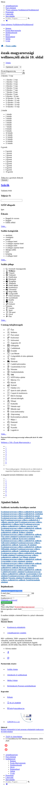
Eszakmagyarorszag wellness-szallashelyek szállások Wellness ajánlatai (18, 531)
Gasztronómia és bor (18, 367)
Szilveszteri (14, 340)
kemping (9, 254)
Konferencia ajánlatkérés (16, 627)
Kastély (11, 300)
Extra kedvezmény (17, 412)
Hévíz (8, 35)
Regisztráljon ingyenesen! (25, 607)
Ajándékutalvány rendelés (16, 633)
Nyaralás (13, 427)
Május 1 (13, 420)
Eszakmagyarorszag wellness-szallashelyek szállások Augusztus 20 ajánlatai (20, 544)
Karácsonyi (14, 338)
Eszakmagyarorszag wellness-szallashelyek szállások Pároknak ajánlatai (19, 567)
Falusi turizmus (14, 296)
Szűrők (5, 185)
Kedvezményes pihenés (19, 417)
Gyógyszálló (13, 294)
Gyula (8, 41)
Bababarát (12, 279)
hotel (7, 252)
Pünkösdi (13, 422)
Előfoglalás (14, 346)
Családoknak (15, 348)
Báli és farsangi (16, 396)
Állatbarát (12, 283)
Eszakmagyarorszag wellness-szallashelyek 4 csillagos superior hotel (20, 525)
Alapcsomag (15, 414)
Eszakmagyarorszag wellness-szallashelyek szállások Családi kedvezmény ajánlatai (21, 571)
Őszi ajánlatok (11, 8)
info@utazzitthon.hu (16, 708)
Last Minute (14, 353)
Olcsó (10, 314)
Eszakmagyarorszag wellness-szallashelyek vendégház (22, 514)
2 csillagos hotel (11, 256)
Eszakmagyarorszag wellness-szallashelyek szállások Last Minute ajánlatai (20, 556)
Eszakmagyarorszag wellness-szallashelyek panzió (20, 516)
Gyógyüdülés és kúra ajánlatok (21, 356)
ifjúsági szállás (11, 250)
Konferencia (13, 287)
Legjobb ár (14, 430)
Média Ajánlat (12, 680)
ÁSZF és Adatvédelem (14, 737)
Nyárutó (13, 385)
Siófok (8, 39)
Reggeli (8, 220)
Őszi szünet (14, 335)
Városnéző (12, 289)
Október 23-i (15, 388)
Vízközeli (12, 275)
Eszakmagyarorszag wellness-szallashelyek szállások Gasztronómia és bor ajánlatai (21, 574)
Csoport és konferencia (18, 393)
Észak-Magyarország (13, 30)
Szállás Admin (12, 669)
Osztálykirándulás (17, 372)
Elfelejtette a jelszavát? (9, 600)
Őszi (12, 330)
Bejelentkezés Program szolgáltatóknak (21, 686)
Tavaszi (13, 425)
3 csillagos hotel (11, 241)
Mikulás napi (15, 409)
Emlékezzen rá (6, 598)
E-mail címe (5, 593)
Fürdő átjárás (13, 285)
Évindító (13, 351)
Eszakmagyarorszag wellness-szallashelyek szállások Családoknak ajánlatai (20, 550)
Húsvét (13, 383)
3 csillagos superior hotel (15, 244)
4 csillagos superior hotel (15, 248)
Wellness (13, 332)
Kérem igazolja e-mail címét (11, 609)
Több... (3, 226)
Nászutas (9, 306)
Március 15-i (15, 380)
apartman (9, 235)
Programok (10, 12)
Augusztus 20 (15, 343)
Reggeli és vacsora (12, 218)
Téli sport (11, 312)
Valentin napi (15, 406)
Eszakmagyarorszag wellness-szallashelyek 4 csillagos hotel (21, 523)
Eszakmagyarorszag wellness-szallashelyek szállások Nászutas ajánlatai (21, 577)
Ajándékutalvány (12, 6)
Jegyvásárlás (10, 16)
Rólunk (10, 697)
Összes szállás (11, 46)
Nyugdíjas (12, 281)
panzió (8, 239)
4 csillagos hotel (11, 246)
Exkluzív (11, 304)
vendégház (9, 237)
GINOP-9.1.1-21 (13, 722)
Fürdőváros (12, 277)
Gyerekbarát (13, 298)
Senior (12, 359)
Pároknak (14, 361)
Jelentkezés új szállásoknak (17, 675)
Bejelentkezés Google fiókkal (11, 591)
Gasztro (11, 308)
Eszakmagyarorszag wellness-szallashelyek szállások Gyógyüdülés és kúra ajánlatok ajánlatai (21, 560)
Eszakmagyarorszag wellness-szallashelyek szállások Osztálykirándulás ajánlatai (20, 580)
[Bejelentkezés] (7, 21)
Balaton (8, 28)
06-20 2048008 (15, 703)
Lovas (10, 302)
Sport (10, 310)
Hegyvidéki (12, 292)
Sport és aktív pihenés (18, 390)
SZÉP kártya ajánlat (17, 377)
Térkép (8, 63)
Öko (10, 316)
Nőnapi (13, 401)
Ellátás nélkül (10, 222)
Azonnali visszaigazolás (17, 269)
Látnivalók (9, 14)
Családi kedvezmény (18, 364)
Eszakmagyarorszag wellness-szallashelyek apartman (21, 512)
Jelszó (3, 596)
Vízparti (11, 273)
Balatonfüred (10, 37)
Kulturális (14, 404)
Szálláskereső (34, 10)
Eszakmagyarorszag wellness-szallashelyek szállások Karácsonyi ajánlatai (21, 538)
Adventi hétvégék (17, 398)
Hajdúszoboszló (11, 33)
